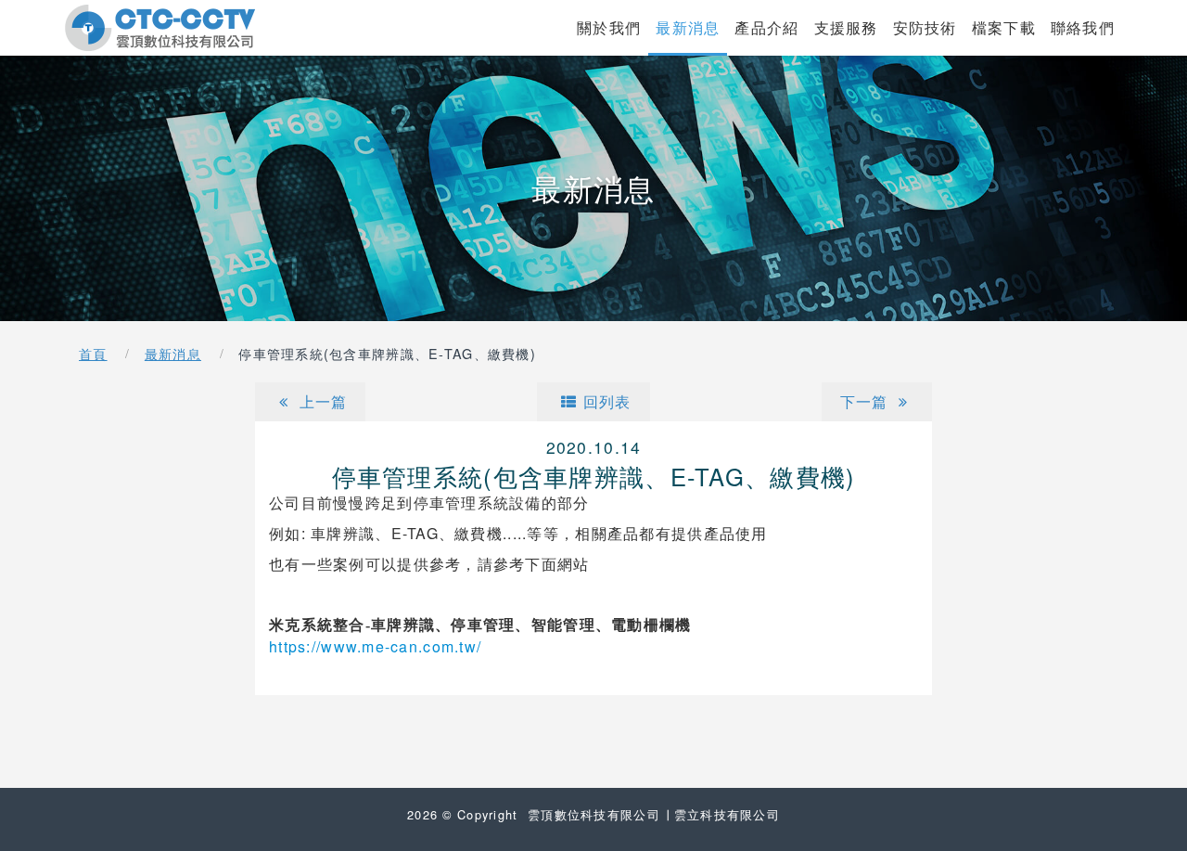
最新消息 (688, 27)
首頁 (93, 353)
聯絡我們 (1083, 27)
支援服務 (846, 27)
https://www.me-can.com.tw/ (375, 646)
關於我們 (609, 27)
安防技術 (925, 27)
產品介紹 (766, 27)
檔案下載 (1004, 27)
